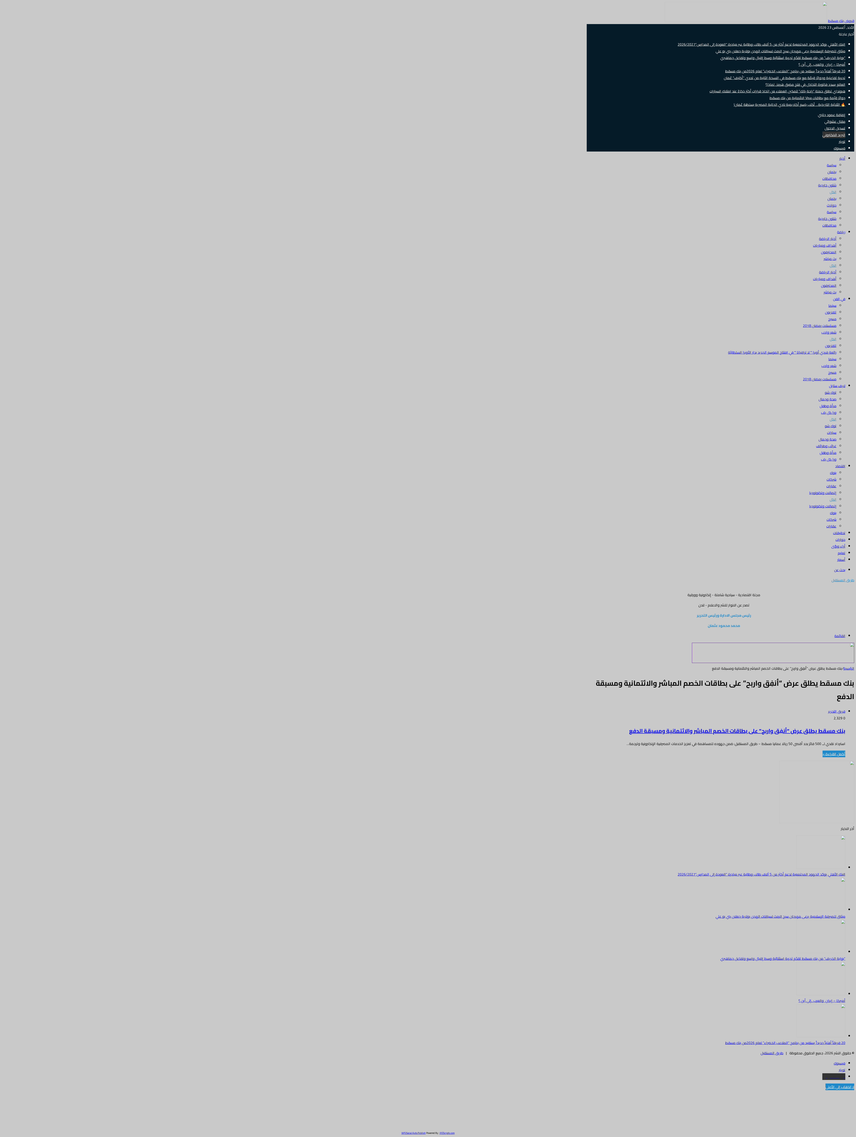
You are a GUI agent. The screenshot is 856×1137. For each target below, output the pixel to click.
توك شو (830, 392)
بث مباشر (830, 258)
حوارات (840, 539)
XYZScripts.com (447, 1133)
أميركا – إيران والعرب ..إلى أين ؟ (821, 64)
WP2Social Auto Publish (413, 1133)
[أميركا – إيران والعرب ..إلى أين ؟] (820, 994)
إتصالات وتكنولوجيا (822, 492)
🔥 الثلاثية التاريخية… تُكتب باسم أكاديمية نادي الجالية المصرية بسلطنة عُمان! (789, 104)
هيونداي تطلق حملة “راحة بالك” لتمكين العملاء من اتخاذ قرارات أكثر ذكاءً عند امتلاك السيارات (777, 91)
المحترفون (828, 252)
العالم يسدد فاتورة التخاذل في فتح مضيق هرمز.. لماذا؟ (805, 84)
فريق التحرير (836, 711)
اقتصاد (840, 466)
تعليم (841, 553)
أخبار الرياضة (827, 238)
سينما (832, 305)
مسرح (832, 319)
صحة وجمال (827, 399)
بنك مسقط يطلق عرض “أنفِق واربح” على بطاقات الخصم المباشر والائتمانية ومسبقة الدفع (737, 731)
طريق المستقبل (772, 1053)
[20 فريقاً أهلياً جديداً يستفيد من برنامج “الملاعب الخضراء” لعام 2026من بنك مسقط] (820, 1036)
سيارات (831, 432)
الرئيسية (848, 668)
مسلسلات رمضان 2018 (819, 325)
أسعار (841, 559)
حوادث (831, 205)
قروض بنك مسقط (841, 20)
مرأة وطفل (828, 405)
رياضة (841, 232)
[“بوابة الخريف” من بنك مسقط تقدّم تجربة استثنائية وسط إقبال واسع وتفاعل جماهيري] (820, 951)
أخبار (842, 158)
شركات (831, 479)
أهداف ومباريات (824, 245)
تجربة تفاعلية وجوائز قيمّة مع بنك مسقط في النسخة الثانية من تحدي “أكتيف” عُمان (784, 77)
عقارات (831, 486)
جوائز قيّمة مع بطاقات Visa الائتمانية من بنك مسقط (807, 97)
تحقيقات (839, 533)
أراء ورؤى (838, 546)
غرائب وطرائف (826, 446)
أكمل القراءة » (834, 754)
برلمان (831, 171)
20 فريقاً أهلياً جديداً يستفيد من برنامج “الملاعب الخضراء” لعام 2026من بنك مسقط (785, 71)
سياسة (831, 165)
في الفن (839, 299)
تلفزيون (830, 312)
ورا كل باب (828, 412)
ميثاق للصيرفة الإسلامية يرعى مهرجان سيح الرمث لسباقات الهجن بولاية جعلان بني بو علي (780, 51)
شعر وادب (828, 332)
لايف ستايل (837, 385)
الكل (833, 192)
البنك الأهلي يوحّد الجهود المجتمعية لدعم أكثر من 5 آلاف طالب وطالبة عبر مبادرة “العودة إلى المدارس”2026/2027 (761, 44)
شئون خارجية (827, 185)
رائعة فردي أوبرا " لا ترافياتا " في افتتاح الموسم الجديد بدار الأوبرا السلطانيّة (782, 352)
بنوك (833, 472)
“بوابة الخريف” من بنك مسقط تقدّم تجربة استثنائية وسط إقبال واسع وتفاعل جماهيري (782, 57)
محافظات (829, 178)
